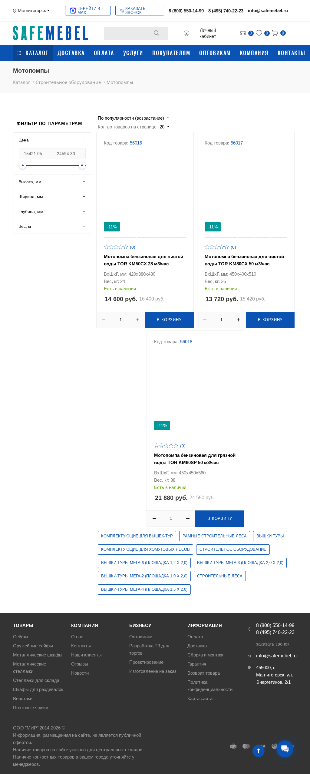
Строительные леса (219, 576)
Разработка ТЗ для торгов (149, 649)
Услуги (133, 53)
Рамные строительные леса (215, 536)
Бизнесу (140, 625)
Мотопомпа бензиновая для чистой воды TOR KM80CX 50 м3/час (244, 260)
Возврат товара (203, 673)
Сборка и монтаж (205, 654)
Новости (80, 673)
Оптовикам (215, 53)
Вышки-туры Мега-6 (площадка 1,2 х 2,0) (144, 562)
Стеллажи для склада (36, 680)
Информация (204, 625)
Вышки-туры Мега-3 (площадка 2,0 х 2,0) (240, 562)
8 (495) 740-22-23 (225, 10)
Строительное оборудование (233, 549)
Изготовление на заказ (152, 671)
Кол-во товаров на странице (127, 126)
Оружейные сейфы (33, 645)
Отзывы (79, 663)
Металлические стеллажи (29, 667)
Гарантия (196, 663)
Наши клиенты (86, 654)
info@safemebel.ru (268, 10)
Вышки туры (270, 536)
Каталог (36, 53)
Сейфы (20, 636)
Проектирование (146, 662)
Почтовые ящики (30, 707)
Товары (23, 625)
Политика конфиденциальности (209, 685)
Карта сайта (200, 698)
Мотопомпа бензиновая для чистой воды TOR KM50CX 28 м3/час (143, 260)
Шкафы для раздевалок (38, 689)
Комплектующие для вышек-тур (137, 536)
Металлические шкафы (37, 654)
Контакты (291, 53)
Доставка (71, 53)
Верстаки (22, 698)
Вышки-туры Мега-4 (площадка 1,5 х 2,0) (144, 589)
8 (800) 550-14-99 (186, 10)
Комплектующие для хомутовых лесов (145, 549)
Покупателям (171, 53)
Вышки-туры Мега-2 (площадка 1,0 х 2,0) (144, 576)
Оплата (104, 53)
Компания (254, 53)
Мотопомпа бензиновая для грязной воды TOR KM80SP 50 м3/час (195, 459)
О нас (77, 636)
